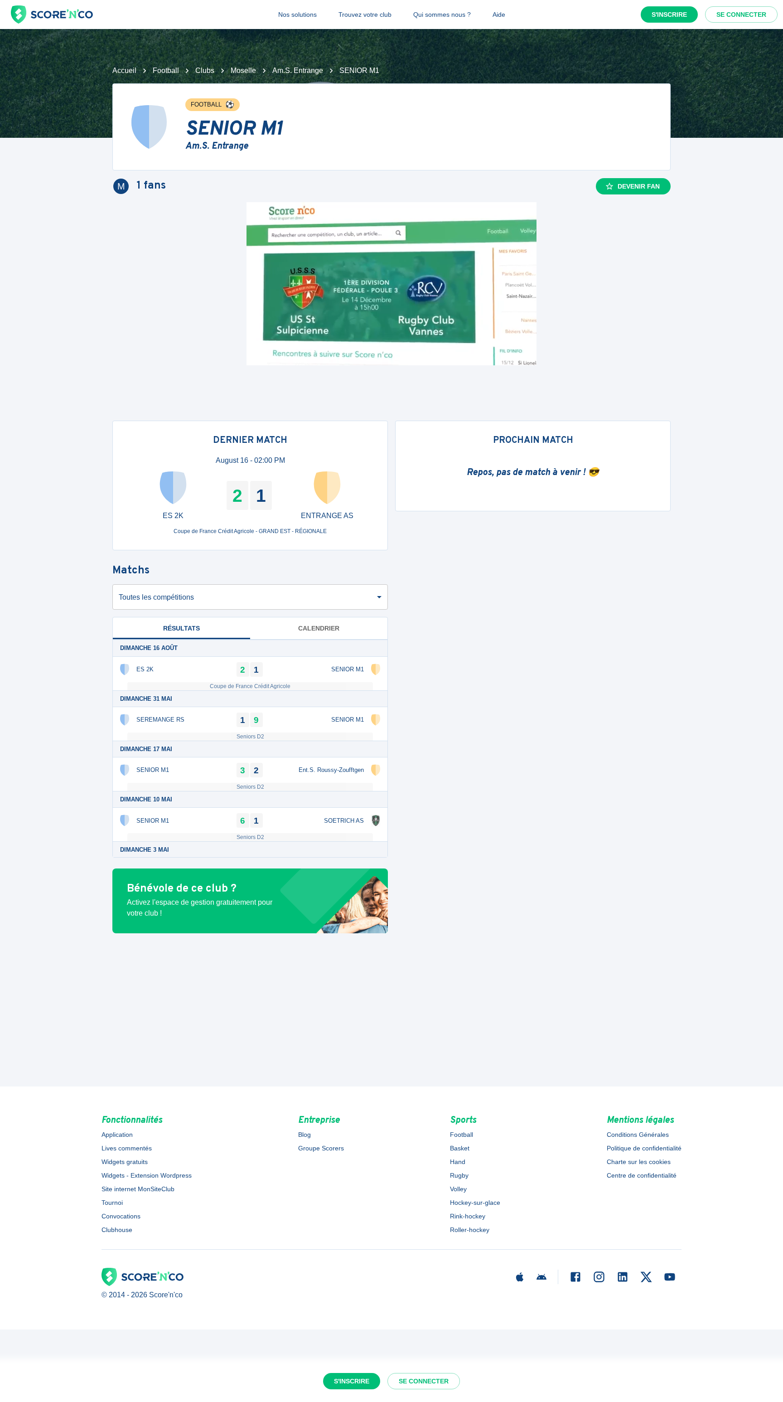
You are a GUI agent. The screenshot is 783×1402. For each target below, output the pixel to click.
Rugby (459, 1175)
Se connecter (741, 14)
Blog (304, 1134)
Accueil (124, 70)
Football (166, 70)
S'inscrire (669, 14)
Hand (457, 1161)
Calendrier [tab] (318, 628)
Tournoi (112, 1202)
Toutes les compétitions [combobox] (156, 597)
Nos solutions (297, 14)
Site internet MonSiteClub (138, 1189)
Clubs (204, 70)
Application (117, 1134)
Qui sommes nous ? (442, 14)
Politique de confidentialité (644, 1148)
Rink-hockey (467, 1216)
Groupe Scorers (321, 1148)
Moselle (243, 70)
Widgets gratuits (125, 1161)
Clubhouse (117, 1229)
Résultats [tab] (181, 628)
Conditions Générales (638, 1134)
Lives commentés (127, 1148)
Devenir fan (639, 186)
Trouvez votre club (365, 14)
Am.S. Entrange (297, 70)
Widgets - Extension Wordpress (147, 1175)
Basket (459, 1148)
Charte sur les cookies (639, 1161)
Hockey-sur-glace (475, 1202)
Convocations (121, 1216)
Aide (499, 14)
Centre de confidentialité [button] (642, 1175)
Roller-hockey (469, 1229)
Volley (458, 1189)
